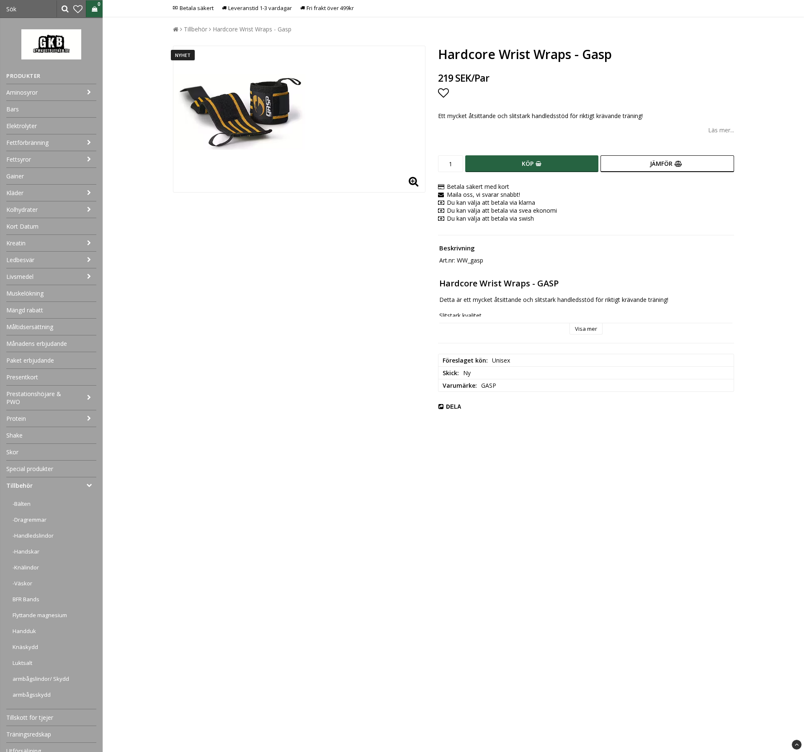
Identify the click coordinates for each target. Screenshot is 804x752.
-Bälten (22, 503)
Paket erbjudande (30, 360)
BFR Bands (26, 599)
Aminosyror (22, 92)
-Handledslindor (33, 535)
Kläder (14, 193)
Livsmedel (20, 277)
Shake (14, 435)
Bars (12, 109)
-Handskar (26, 551)
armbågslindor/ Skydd (41, 678)
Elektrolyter (21, 126)
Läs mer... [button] (721, 130)
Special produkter (29, 469)
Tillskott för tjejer (29, 717)
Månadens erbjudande (36, 344)
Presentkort (22, 377)
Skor (12, 452)
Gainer (15, 176)
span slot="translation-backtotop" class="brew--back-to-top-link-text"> (796, 744)
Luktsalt (22, 663)
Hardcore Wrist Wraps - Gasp (252, 29)
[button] (77, 9)
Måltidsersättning (29, 327)
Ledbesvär (20, 260)
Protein (16, 418)
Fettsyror (18, 159)
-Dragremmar (29, 519)
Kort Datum (22, 226)
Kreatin (16, 243)
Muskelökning (25, 293)
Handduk (24, 631)
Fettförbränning (27, 143)
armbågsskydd (32, 694)
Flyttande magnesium (40, 615)
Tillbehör (19, 485)
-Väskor (22, 583)
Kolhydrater (22, 210)
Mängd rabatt (24, 310)
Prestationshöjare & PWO (33, 398)
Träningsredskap (28, 734)
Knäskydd (25, 647)
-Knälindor (26, 567)
